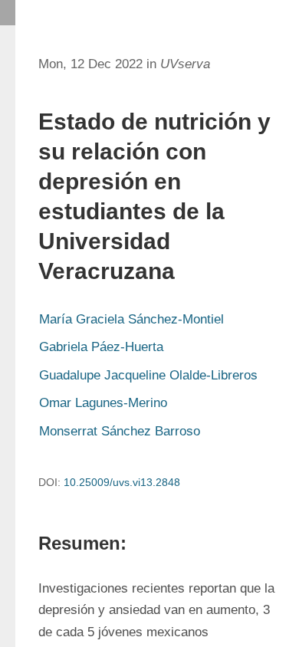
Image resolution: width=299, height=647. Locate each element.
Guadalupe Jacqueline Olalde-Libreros (148, 375)
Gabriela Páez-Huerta (101, 347)
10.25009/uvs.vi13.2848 (122, 482)
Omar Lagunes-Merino (103, 403)
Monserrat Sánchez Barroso (119, 431)
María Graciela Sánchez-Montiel (131, 319)
